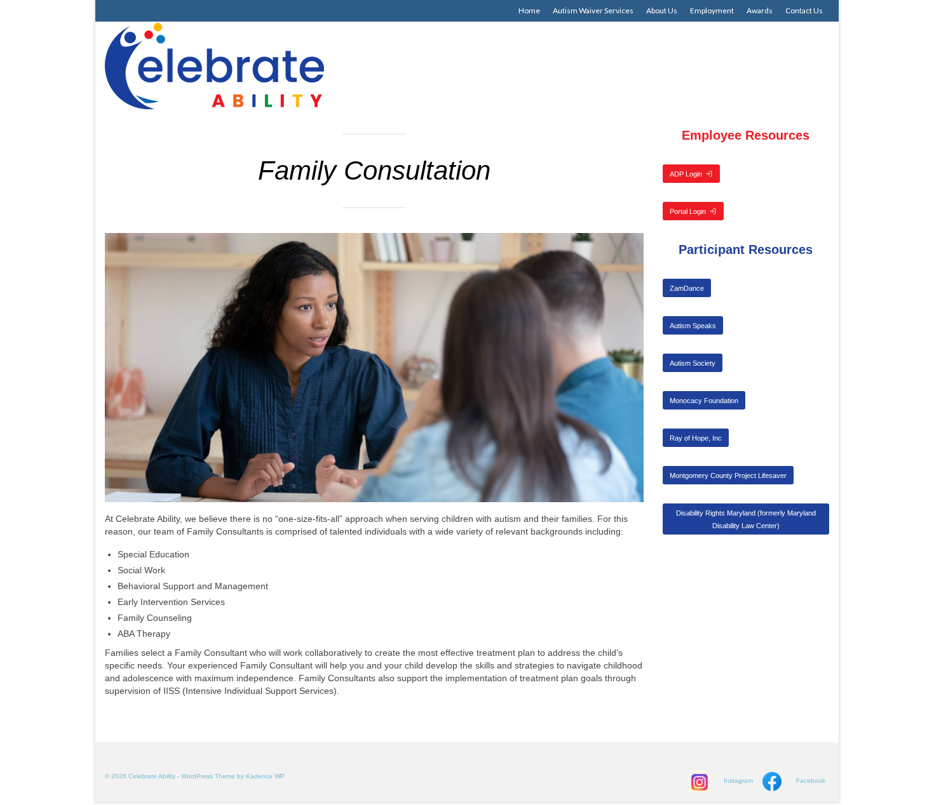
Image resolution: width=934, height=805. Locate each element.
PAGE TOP (902, 769)
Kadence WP (265, 776)
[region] (374, 367)
